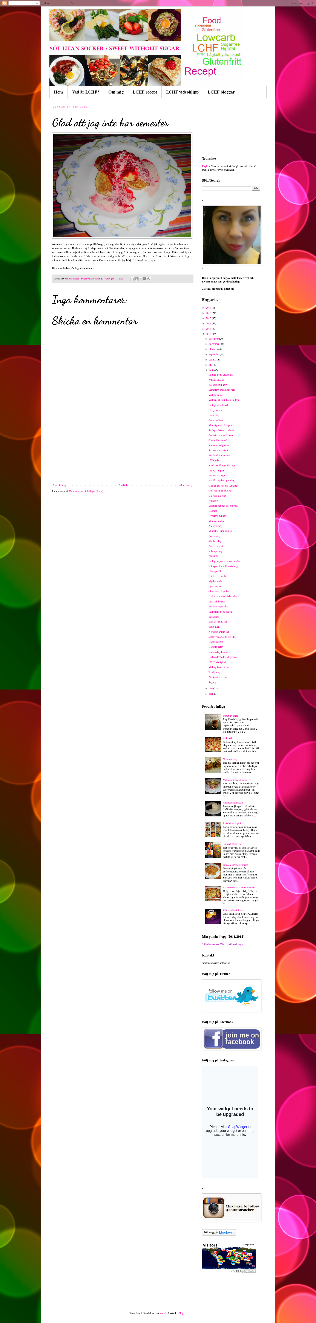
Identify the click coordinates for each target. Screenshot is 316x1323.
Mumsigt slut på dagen (220, 611)
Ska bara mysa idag (218, 606)
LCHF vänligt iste (218, 662)
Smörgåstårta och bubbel (221, 430)
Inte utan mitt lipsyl (218, 384)
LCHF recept (145, 92)
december (214, 338)
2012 (209, 333)
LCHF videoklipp (182, 92)
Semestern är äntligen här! (222, 389)
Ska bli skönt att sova (219, 455)
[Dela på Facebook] (145, 279)
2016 (209, 313)
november (214, 343)
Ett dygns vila (215, 410)
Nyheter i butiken (217, 515)
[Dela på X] (140, 279)
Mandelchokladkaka (233, 802)
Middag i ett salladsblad (221, 374)
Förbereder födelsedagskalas (223, 656)
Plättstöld (213, 556)
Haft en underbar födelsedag (223, 596)
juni (211, 370)
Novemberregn (230, 759)
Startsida (123, 485)
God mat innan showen (220, 490)
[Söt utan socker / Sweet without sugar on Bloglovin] (219, 1234)
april (211, 693)
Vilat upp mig (215, 551)
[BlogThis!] (136, 279)
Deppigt (213, 510)
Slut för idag (215, 541)
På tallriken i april (232, 823)
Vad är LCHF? (85, 92)
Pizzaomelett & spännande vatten (239, 887)
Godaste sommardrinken (221, 435)
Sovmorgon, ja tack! (219, 450)
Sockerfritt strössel (232, 844)
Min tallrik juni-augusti (220, 530)
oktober (213, 349)
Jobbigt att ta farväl (218, 405)
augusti (213, 359)
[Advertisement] (122, 451)
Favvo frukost (216, 546)
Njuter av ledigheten (219, 445)
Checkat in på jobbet (219, 591)
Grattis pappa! (216, 641)
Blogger (182, 1313)
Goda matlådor (216, 420)
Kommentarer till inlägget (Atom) (86, 491)
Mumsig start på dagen (220, 425)
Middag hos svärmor (219, 667)
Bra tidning (214, 536)
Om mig (116, 92)
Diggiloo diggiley (217, 495)
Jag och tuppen (216, 470)
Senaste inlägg (60, 485)
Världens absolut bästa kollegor (224, 399)
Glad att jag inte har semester (223, 485)
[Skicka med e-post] (132, 279)
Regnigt (212, 682)
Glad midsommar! (218, 440)
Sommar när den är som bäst (223, 505)
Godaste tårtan (216, 646)
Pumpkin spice (230, 715)
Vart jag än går (216, 394)
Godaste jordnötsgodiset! (236, 864)
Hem (58, 92)
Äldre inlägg (185, 485)
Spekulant (214, 616)
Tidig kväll (214, 626)
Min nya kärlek (216, 521)
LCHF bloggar (221, 92)
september (214, 354)
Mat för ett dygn (217, 475)
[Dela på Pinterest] (149, 279)
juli (211, 364)
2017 (209, 307)
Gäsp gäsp (214, 415)
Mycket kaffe (215, 581)
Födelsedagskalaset (218, 652)
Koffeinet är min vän (219, 631)
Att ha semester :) (217, 379)
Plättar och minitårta (233, 910)
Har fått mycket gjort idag (222, 480)
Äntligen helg (215, 525)
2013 (209, 328)
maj (211, 688)
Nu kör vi (213, 500)
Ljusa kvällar (215, 586)
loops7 (163, 1313)
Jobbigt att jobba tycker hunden (224, 561)
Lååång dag (214, 460)
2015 (209, 318)
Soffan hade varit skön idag (222, 636)
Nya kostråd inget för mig (222, 465)
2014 (209, 323)
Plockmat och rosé (218, 677)
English (206, 166)
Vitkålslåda (228, 738)
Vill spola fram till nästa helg (223, 566)
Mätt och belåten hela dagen (237, 780)
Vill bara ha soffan (218, 576)
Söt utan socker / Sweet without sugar (223, 944)
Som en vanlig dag (218, 621)
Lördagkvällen (216, 571)
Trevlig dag (214, 672)
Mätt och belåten (217, 601)
